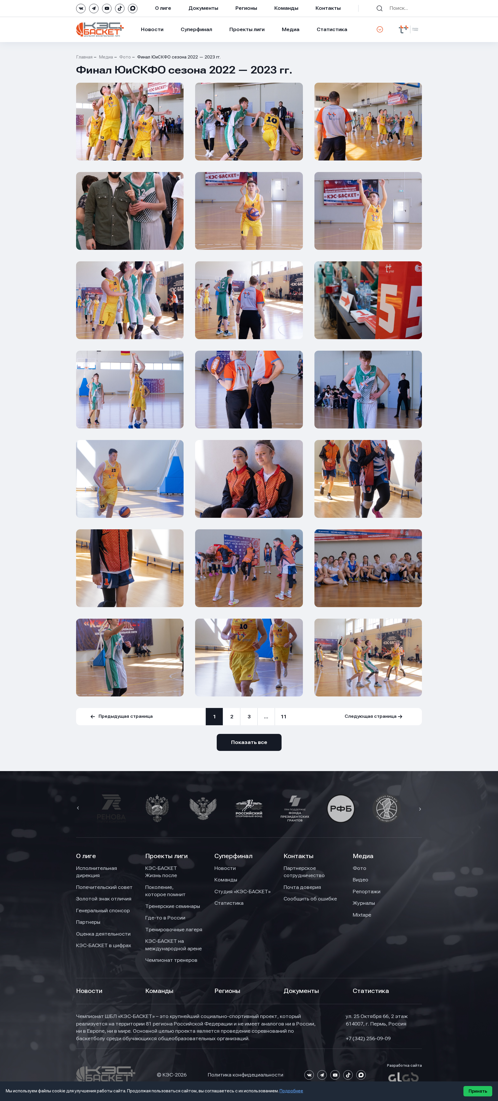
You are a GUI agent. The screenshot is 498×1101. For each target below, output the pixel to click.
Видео (360, 880)
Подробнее (291, 1091)
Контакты (328, 8)
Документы (203, 8)
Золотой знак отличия (103, 899)
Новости (152, 29)
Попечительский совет (104, 887)
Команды (286, 8)
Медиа (290, 29)
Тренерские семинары (172, 906)
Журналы (364, 903)
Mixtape (362, 915)
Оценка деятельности (103, 934)
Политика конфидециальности (245, 1075)
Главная (84, 57)
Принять (478, 1091)
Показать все (249, 742)
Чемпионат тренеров (171, 960)
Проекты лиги (166, 856)
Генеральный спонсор (103, 910)
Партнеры (88, 922)
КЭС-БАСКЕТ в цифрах (103, 945)
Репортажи (366, 891)
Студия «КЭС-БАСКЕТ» (242, 891)
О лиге (163, 8)
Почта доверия (302, 887)
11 (283, 716)
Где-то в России (165, 918)
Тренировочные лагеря (173, 929)
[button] (78, 808)
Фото (125, 57)
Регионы (246, 8)
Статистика (332, 29)
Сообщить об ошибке (310, 899)
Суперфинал (196, 29)
